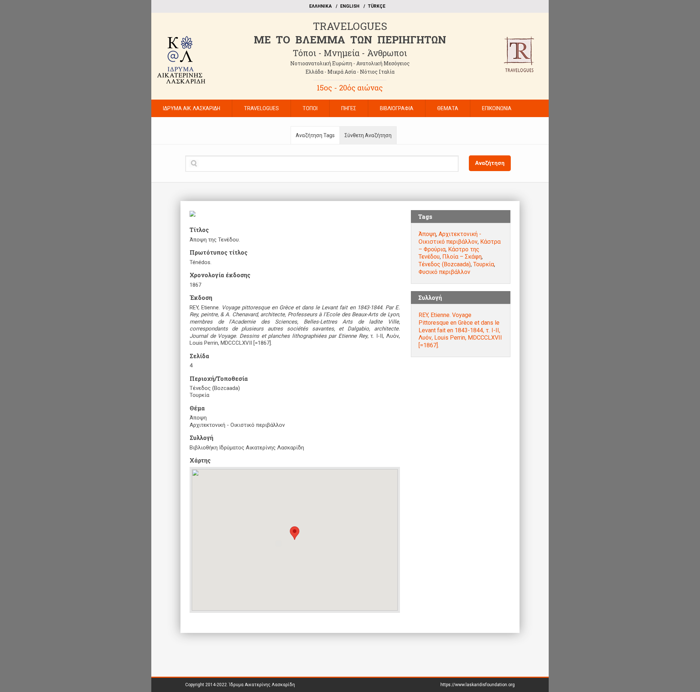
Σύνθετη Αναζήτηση (368, 135)
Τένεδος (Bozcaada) (445, 264)
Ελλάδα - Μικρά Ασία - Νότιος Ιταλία (350, 71)
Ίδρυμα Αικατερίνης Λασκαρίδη (262, 684)
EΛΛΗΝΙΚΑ (320, 6)
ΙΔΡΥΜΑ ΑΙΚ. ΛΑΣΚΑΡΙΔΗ (191, 108)
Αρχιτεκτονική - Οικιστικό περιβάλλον (450, 238)
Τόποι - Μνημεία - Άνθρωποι (350, 52)
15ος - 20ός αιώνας (350, 87)
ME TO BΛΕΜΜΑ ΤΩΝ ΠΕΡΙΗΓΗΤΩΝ (350, 39)
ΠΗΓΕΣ (348, 108)
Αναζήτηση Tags (315, 135)
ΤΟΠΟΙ (310, 108)
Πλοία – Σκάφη (462, 256)
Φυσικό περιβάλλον (444, 271)
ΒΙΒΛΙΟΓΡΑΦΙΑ (396, 108)
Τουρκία (483, 264)
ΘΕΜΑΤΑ (447, 108)
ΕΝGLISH (349, 6)
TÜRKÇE (376, 6)
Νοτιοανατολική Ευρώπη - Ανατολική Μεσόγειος (350, 63)
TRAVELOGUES (350, 26)
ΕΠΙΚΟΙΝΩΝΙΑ (497, 108)
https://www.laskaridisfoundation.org (477, 684)
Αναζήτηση (490, 163)
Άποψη (427, 234)
